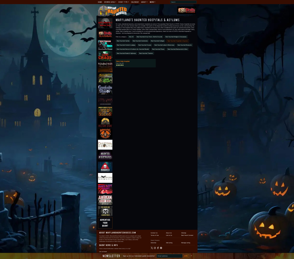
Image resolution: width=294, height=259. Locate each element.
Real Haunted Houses (144, 45)
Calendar (135, 2)
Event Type (123, 2)
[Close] (191, 256)
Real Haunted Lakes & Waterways (164, 45)
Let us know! (103, 251)
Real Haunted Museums (185, 45)
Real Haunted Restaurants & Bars (178, 49)
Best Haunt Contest (187, 235)
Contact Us (154, 233)
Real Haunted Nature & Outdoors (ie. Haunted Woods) (133, 49)
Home (100, 2)
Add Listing (169, 242)
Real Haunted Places (158, 49)
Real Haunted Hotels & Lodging (126, 45)
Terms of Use (155, 235)
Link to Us (169, 235)
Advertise (153, 242)
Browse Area (109, 2)
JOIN (186, 256)
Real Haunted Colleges (157, 41)
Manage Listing (185, 242)
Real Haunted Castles (123, 41)
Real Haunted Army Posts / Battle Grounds (149, 37)
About (143, 2)
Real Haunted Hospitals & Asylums (177, 41)
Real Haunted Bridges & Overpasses (176, 37)
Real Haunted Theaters (146, 53)
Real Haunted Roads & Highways (126, 53)
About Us (169, 233)
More (152, 2)
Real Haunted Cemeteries (140, 41)
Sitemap (183, 233)
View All (131, 37)
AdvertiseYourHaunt (105, 223)
